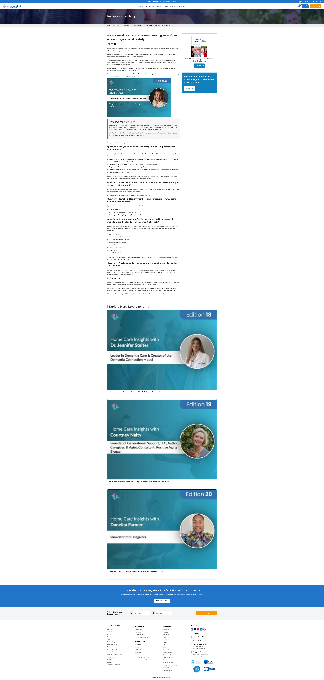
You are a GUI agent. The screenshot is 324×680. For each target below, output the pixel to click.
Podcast (165, 632)
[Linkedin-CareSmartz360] (201, 629)
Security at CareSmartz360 (115, 654)
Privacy (109, 659)
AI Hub (305, 1)
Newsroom (166, 634)
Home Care (138, 629)
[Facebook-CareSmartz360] (109, 44)
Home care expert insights (124, 25)
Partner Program (112, 642)
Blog (164, 637)
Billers (137, 647)
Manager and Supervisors (142, 657)
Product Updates (168, 660)
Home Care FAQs (168, 670)
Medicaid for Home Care (170, 665)
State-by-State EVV (168, 662)
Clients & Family (140, 654)
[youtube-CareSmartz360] (198, 629)
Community (166, 650)
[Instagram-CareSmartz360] (204, 629)
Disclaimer (110, 662)
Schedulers (138, 644)
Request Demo (316, 6)
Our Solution (139, 6)
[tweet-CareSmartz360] (115, 44)
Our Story (158, 6)
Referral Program (112, 644)
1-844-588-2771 (316, 1)
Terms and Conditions (113, 664)
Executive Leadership (141, 660)
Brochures (166, 667)
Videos (165, 647)
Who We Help (149, 6)
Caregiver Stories (168, 657)
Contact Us (189, 88)
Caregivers (138, 652)
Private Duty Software (141, 637)
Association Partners (113, 652)
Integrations (173, 6)
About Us (110, 629)
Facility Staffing (139, 634)
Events (165, 639)
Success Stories (167, 655)
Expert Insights (167, 652)
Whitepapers (167, 645)
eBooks (165, 642)
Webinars (166, 629)
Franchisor (138, 632)
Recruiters (138, 649)
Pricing (166, 6)
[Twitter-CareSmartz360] (195, 629)
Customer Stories (112, 649)
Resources (182, 6)
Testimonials (111, 647)
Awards (109, 631)
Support (109, 639)
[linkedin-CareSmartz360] (112, 44)
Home (108, 25)
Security (305, 6)
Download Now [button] (199, 65)
